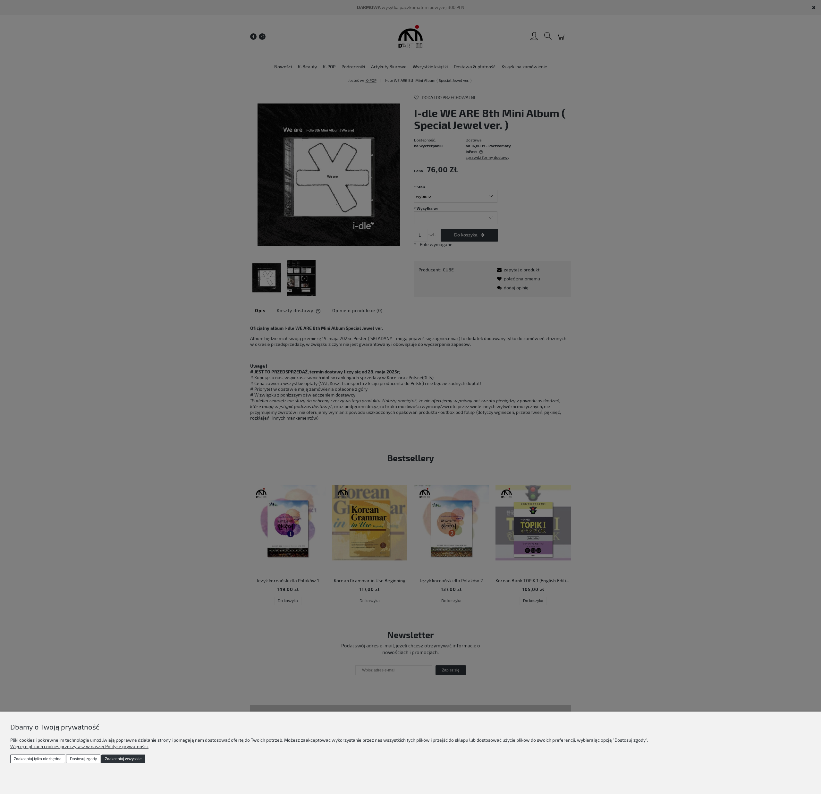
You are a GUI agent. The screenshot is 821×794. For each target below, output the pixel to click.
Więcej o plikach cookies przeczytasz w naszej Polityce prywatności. (79, 746)
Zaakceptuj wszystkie (123, 759)
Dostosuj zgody (83, 759)
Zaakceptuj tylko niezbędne (38, 759)
